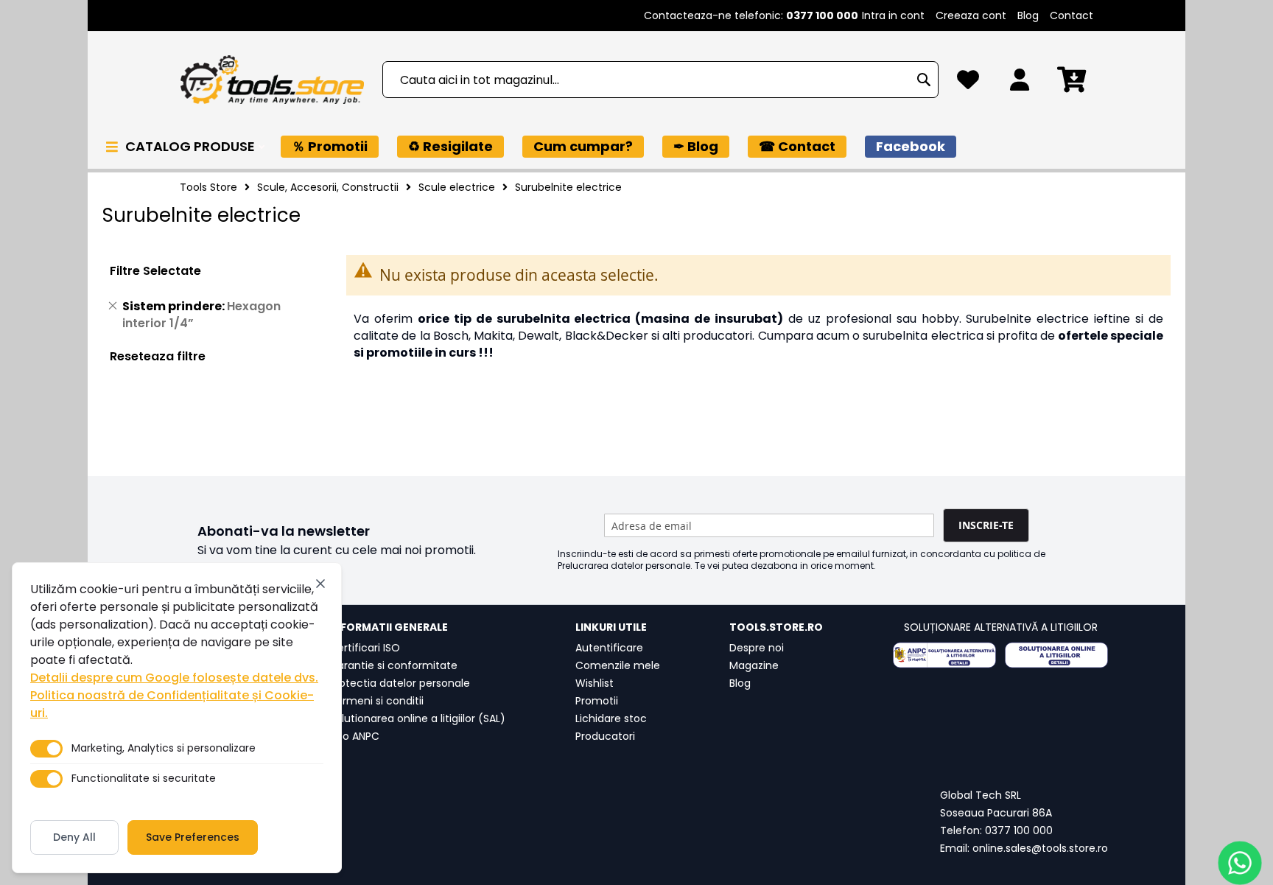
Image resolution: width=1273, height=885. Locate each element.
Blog (1028, 15)
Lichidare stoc (611, 718)
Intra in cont (893, 15)
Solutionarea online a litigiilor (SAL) (417, 718)
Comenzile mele (617, 665)
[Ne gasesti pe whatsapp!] (1240, 863)
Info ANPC (354, 736)
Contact (1071, 15)
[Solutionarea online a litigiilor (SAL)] (1056, 655)
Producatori (605, 736)
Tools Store (208, 187)
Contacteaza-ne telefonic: (751, 15)
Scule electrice (456, 187)
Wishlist (594, 683)
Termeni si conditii (376, 700)
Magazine (754, 665)
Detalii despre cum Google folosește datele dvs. (174, 677)
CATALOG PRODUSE (191, 146)
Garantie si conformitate (393, 665)
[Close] (320, 583)
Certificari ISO (364, 647)
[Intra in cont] (1019, 83)
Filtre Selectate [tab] (155, 270)
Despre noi (756, 647)
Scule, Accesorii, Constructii (328, 187)
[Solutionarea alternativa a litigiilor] (944, 655)
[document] (176, 718)
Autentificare (609, 647)
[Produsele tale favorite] (968, 83)
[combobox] (660, 79)
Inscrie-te (986, 525)
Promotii (596, 700)
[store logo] (272, 80)
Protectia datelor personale (399, 683)
